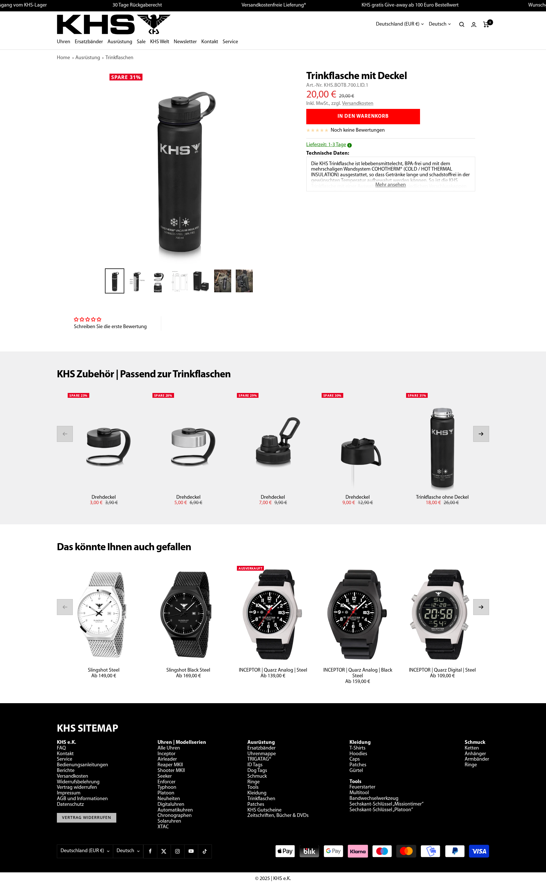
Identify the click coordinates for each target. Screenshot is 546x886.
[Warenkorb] (486, 24)
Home (63, 58)
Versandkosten (357, 103)
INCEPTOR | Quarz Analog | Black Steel (357, 673)
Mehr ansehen (390, 185)
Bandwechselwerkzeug (373, 798)
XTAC (163, 827)
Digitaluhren (171, 804)
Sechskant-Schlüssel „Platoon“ (381, 810)
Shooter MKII (171, 770)
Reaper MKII (170, 765)
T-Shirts (357, 748)
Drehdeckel (104, 497)
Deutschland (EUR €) (397, 24)
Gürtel (356, 770)
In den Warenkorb (363, 116)
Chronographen (175, 815)
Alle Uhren (169, 748)
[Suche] (461, 24)
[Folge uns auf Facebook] (150, 851)
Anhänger (475, 754)
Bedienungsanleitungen (82, 765)
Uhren (63, 42)
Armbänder (477, 759)
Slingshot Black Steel (188, 670)
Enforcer (166, 782)
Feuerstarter (362, 787)
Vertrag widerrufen (77, 787)
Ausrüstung (119, 42)
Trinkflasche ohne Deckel (442, 497)
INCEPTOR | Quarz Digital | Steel (442, 670)
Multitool (359, 793)
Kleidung (256, 793)
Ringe (253, 782)
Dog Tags (257, 770)
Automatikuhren (175, 810)
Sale (141, 42)
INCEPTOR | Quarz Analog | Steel (273, 670)
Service (230, 42)
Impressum (68, 793)
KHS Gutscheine (264, 810)
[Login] (473, 24)
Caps (354, 759)
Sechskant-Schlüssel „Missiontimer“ (386, 804)
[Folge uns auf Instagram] (177, 851)
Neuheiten (169, 799)
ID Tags (254, 765)
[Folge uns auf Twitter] (164, 851)
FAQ (61, 748)
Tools (252, 787)
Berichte (66, 770)
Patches (255, 804)
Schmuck (257, 776)
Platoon (166, 793)
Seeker (165, 776)
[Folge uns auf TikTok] (205, 851)
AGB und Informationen (82, 799)
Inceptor (166, 754)
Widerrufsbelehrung (78, 782)
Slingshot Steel (103, 670)
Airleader (167, 759)
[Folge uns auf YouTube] (191, 851)
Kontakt (209, 42)
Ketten (472, 748)
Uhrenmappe (261, 754)
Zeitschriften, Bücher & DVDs (278, 815)
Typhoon (167, 787)
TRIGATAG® (259, 759)
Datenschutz (70, 804)
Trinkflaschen (119, 58)
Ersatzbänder (89, 42)
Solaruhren (169, 821)
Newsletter (185, 42)
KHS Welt (159, 42)
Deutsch (437, 24)
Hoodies (358, 754)
